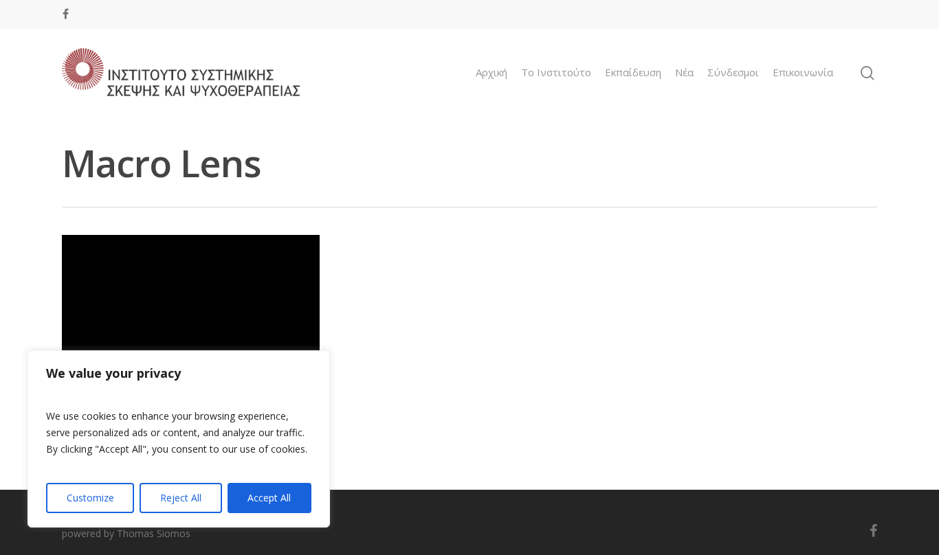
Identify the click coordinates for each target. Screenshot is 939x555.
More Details (194, 311)
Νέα (684, 72)
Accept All (269, 497)
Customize (90, 497)
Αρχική (491, 72)
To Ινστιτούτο (556, 72)
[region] (178, 439)
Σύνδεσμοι (733, 72)
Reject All (180, 497)
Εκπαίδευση (633, 72)
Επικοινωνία (803, 72)
